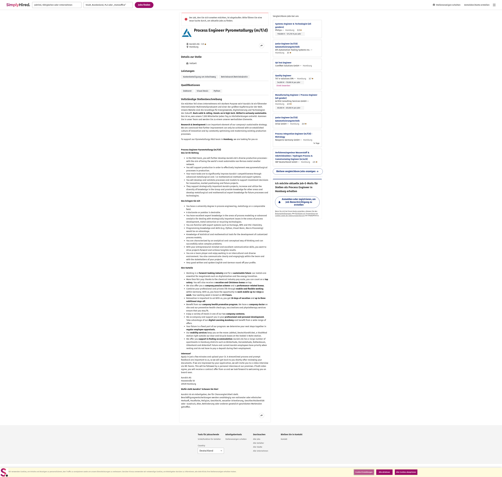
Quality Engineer (283, 75)
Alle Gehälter (258, 443)
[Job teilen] (261, 45)
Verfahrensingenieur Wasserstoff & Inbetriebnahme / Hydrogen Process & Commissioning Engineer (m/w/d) (294, 155)
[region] (251, 472)
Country (201, 445)
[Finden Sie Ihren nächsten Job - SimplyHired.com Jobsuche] (18, 5)
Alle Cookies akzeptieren (406, 472)
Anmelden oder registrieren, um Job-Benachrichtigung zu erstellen (299, 202)
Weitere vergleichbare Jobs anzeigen (295, 171)
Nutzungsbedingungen (283, 213)
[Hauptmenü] (494, 5)
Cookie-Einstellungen (364, 472)
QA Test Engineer (283, 62)
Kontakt (284, 439)
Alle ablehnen (384, 472)
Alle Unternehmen (260, 451)
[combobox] (56, 5)
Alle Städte (257, 447)
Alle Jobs (256, 439)
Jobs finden (144, 4)
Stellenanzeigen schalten (448, 5)
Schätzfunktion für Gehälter (209, 439)
